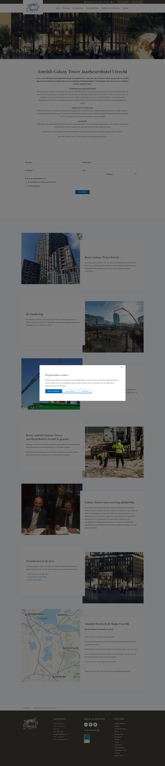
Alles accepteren (53, 391)
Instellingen (85, 391)
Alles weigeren (70, 391)
